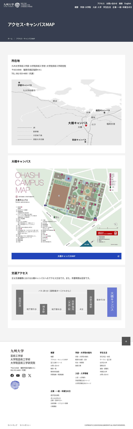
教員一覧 (53, 369)
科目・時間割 (79, 363)
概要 (52, 357)
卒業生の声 (103, 372)
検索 (121, 3)
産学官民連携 (55, 395)
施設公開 (78, 366)
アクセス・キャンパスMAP (59, 360)
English (127, 3)
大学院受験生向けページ (83, 383)
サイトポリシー (25, 425)
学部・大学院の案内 (81, 357)
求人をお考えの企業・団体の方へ (56, 399)
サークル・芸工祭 (105, 360)
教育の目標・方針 (81, 360)
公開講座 (53, 406)
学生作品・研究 (105, 357)
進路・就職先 (104, 369)
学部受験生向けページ (82, 380)
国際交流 (103, 366)
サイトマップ (12, 425)
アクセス (101, 3)
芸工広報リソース (56, 363)
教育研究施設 (55, 372)
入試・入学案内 (80, 377)
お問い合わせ (111, 3)
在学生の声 (103, 363)
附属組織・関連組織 (57, 374)
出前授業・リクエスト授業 (59, 403)
